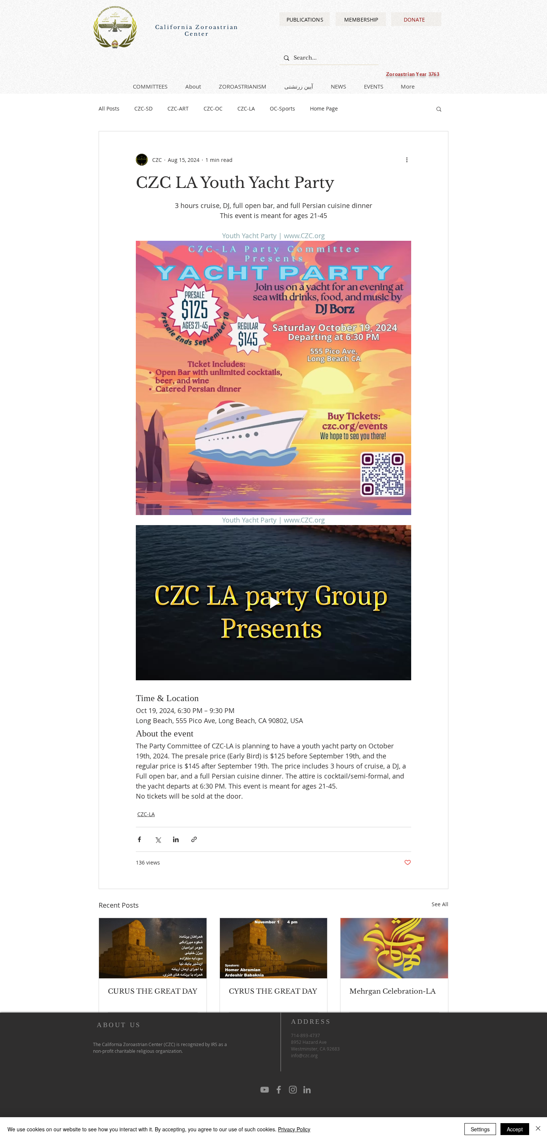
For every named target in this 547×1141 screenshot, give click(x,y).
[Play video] (273, 602)
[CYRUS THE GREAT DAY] (273, 948)
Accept (515, 1129)
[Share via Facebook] (139, 839)
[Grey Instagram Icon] (293, 1089)
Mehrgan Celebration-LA (392, 991)
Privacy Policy (294, 1129)
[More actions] (406, 159)
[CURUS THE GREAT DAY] (153, 948)
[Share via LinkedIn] (175, 839)
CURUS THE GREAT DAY (152, 991)
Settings (480, 1129)
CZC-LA (246, 108)
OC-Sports (282, 108)
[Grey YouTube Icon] (264, 1089)
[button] (438, 109)
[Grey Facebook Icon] (279, 1089)
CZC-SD (143, 108)
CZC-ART (178, 108)
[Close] (538, 1129)
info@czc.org (304, 1055)
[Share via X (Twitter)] (157, 839)
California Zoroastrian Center (197, 30)
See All (440, 904)
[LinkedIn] (307, 1089)
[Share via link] (194, 839)
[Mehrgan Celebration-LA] (394, 948)
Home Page (324, 108)
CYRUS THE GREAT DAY (273, 991)
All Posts (109, 108)
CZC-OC (213, 108)
